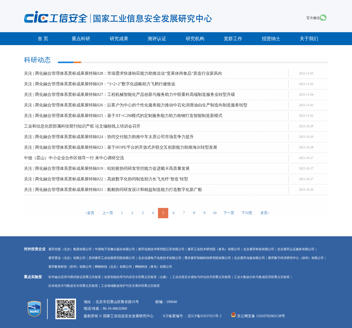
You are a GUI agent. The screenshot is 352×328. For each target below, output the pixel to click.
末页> (265, 213)
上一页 (107, 213)
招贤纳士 (271, 38)
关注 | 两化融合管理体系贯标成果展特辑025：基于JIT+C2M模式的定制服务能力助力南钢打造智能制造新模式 (123, 115)
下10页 (246, 213)
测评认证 (157, 38)
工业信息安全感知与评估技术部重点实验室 (201, 277)
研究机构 (195, 38)
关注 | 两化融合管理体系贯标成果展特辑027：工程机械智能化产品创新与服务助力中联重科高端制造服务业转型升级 (129, 94)
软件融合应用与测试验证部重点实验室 (74, 277)
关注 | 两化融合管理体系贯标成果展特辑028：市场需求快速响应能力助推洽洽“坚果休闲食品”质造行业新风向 (123, 73)
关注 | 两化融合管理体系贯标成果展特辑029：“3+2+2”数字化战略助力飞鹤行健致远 (99, 84)
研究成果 (119, 38)
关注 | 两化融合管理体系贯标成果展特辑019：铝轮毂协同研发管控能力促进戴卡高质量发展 (107, 168)
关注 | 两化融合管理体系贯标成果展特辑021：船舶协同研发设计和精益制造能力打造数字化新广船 (113, 189)
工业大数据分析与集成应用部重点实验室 (262, 277)
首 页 (43, 38)
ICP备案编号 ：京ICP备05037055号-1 (193, 316)
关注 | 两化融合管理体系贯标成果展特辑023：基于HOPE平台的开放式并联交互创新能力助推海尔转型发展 (120, 147)
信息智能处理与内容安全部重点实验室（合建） (136, 277)
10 (214, 213)
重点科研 (81, 38)
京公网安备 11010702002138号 (261, 316)
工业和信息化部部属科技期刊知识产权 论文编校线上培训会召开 (82, 126)
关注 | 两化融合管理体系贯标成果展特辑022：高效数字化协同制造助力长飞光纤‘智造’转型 (106, 179)
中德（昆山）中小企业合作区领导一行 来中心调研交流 (74, 158)
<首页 (89, 213)
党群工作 (233, 38)
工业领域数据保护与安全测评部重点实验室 (130, 286)
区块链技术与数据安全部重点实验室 (73, 286)
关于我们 (309, 38)
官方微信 (313, 18)
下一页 (228, 213)
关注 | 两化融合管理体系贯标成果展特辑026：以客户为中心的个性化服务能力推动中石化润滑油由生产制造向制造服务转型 (135, 105)
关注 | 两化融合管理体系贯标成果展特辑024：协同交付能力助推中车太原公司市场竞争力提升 (109, 136)
